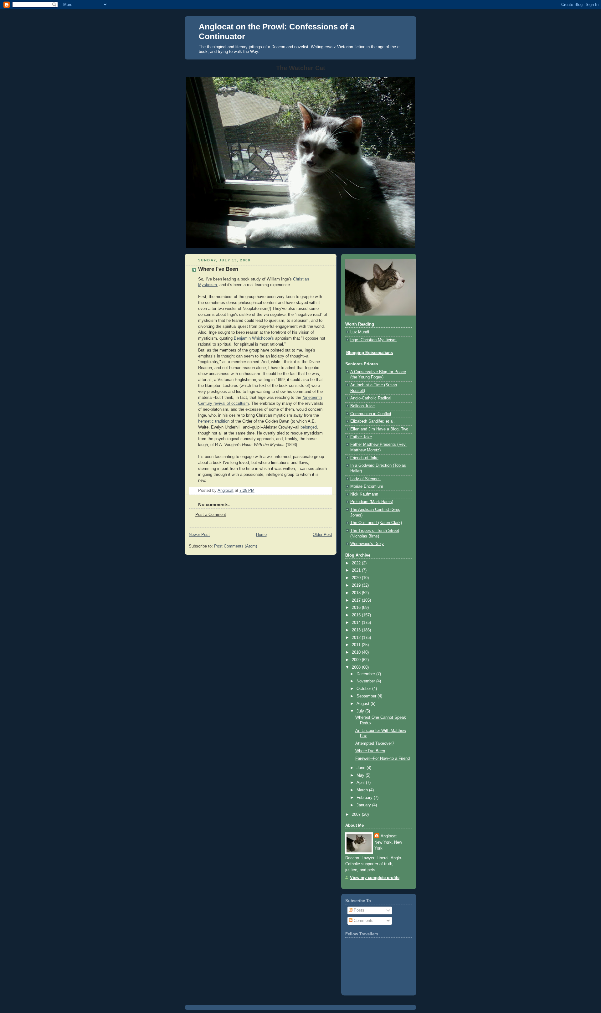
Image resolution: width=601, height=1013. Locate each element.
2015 (357, 615)
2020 (357, 578)
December (366, 674)
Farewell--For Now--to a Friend (382, 758)
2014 (357, 622)
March (363, 790)
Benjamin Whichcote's (254, 338)
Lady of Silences (365, 479)
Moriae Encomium (366, 486)
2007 (357, 814)
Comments (362, 920)
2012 (357, 637)
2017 (357, 600)
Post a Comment (210, 514)
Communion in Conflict (370, 414)
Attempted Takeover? (374, 743)
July (361, 711)
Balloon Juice (362, 406)
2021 (357, 570)
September (367, 696)
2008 (357, 667)
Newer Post (199, 534)
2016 (357, 607)
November (366, 681)
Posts (358, 910)
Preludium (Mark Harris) (371, 502)
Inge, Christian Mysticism (373, 340)
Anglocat (389, 836)
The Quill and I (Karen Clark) (376, 523)
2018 (357, 593)
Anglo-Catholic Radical (370, 398)
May (361, 775)
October (364, 688)
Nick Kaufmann (364, 494)
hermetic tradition (213, 421)
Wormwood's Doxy (367, 544)
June (362, 768)
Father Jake (361, 437)
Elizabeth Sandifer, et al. (372, 421)
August (364, 704)
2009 (357, 660)
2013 (357, 630)
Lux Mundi (359, 332)
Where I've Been (370, 751)
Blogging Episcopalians (369, 353)
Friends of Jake (364, 458)
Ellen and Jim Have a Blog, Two (379, 429)
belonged (308, 427)
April (361, 782)
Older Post (322, 534)
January (364, 805)
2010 (357, 652)
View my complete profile (374, 878)
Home (261, 534)
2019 (357, 585)
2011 (357, 645)
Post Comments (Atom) (235, 546)
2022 (357, 563)
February (365, 797)
